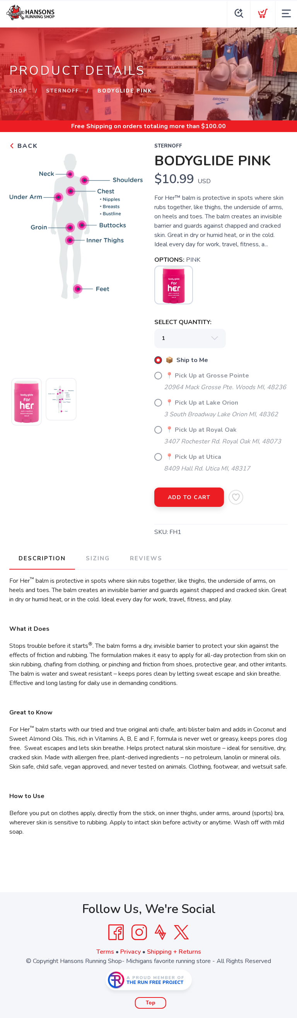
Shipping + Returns (174, 952)
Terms (105, 952)
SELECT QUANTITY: (183, 322)
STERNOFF (62, 91)
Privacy (130, 952)
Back (26, 146)
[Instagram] (139, 932)
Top (150, 1002)
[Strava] (160, 932)
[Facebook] (116, 932)
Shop (18, 91)
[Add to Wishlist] (236, 497)
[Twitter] (181, 932)
